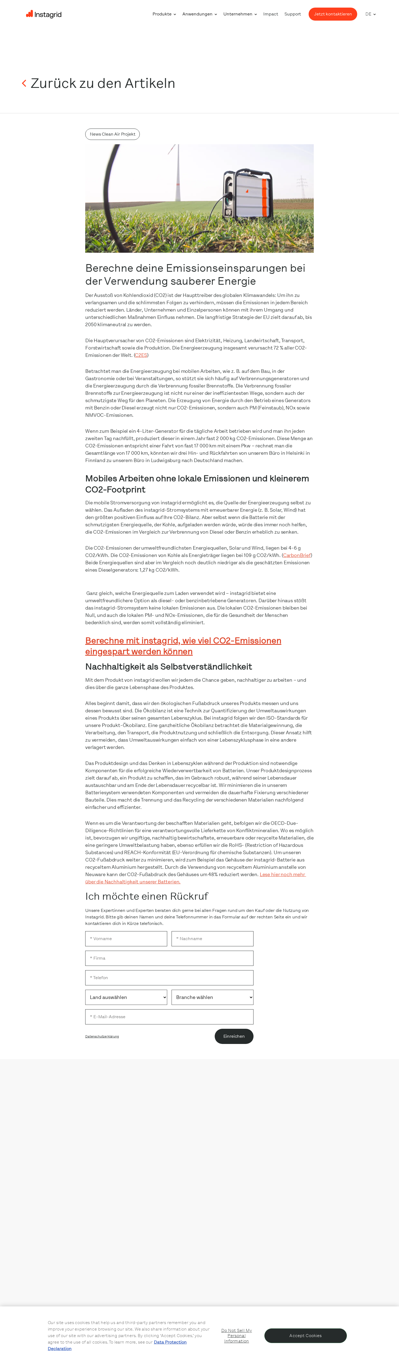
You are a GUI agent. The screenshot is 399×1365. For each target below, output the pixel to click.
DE (368, 14)
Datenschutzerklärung (102, 1036)
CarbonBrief (297, 555)
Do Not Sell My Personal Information (236, 1335)
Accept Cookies (305, 1335)
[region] (199, 1335)
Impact (270, 14)
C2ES (141, 355)
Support (292, 14)
